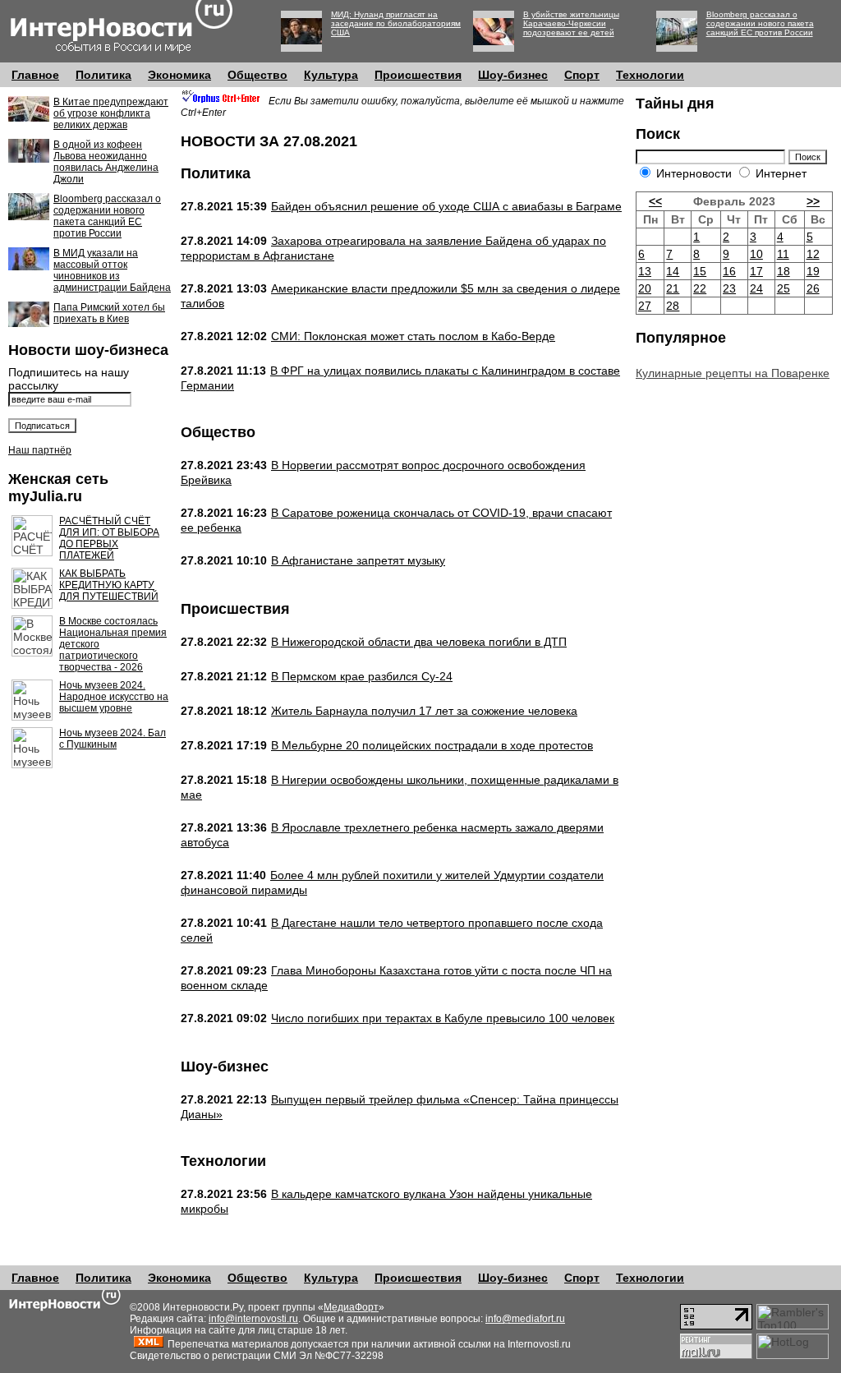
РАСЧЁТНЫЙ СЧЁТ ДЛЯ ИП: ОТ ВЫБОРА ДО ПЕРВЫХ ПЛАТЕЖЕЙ (109, 538)
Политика (103, 74)
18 (783, 271)
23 (729, 288)
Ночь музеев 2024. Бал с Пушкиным (112, 738)
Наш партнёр (39, 450)
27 (644, 305)
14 (672, 271)
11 (783, 253)
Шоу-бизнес (513, 74)
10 (756, 253)
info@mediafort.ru (525, 1319)
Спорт (582, 74)
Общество (257, 74)
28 (672, 305)
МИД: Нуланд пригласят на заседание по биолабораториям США (396, 23)
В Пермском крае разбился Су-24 (362, 676)
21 (672, 288)
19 (813, 271)
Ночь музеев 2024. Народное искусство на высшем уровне (113, 697)
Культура (331, 74)
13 (644, 271)
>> (813, 201)
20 (644, 288)
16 (729, 271)
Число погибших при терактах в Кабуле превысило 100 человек (442, 1018)
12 (813, 253)
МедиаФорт (351, 1307)
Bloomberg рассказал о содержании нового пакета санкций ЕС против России (760, 23)
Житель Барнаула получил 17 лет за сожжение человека (424, 710)
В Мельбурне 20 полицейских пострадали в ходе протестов (432, 745)
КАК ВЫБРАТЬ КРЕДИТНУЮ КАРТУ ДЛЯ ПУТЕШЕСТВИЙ (109, 585)
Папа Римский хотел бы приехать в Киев (109, 313)
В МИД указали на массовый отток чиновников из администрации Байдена (112, 270)
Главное (35, 74)
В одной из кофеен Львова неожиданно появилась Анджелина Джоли (106, 162)
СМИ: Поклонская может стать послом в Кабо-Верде (413, 336)
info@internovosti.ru (253, 1319)
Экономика (179, 74)
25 (783, 288)
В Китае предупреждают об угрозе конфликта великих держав (110, 113)
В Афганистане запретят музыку (358, 560)
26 (813, 288)
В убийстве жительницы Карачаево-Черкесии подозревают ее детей (571, 23)
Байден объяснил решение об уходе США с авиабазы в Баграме (446, 206)
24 (756, 288)
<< (655, 201)
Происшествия (418, 74)
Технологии (650, 74)
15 (699, 271)
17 (756, 271)
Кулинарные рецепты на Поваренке (733, 373)
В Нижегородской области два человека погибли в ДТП (419, 641)
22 (699, 288)
